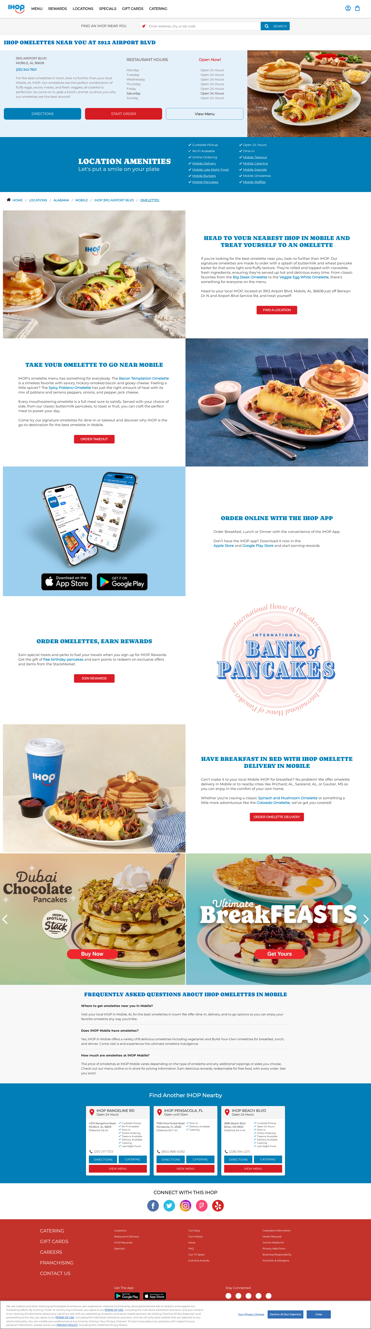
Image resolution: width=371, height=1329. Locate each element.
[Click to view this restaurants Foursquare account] (202, 1205)
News (191, 1242)
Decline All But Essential (285, 1314)
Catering (132, 1159)
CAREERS (51, 1252)
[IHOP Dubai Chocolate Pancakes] (92, 919)
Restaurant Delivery (126, 1236)
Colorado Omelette (273, 803)
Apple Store (224, 546)
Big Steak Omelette (250, 277)
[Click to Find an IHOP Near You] (143, 26)
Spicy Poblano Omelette (70, 388)
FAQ (191, 1248)
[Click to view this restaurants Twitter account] (169, 1205)
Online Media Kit (273, 1242)
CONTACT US (55, 1273)
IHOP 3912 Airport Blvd (114, 200)
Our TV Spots (196, 1254)
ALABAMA (62, 200)
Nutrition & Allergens (276, 1260)
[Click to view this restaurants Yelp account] (218, 1205)
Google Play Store (258, 546)
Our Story (194, 1230)
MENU (37, 9)
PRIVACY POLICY (67, 1324)
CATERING (158, 9)
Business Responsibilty (277, 1254)
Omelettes (149, 200)
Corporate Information (277, 1230)
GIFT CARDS (132, 9)
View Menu (205, 114)
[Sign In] (348, 8)
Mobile (82, 200)
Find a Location (277, 310)
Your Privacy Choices (251, 1314)
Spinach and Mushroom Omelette (287, 798)
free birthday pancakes (63, 659)
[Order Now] (357, 8)
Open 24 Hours (107, 1114)
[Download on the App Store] (66, 581)
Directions (42, 114)
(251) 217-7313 (103, 1151)
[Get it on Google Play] (121, 581)
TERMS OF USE (114, 1309)
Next (366, 919)
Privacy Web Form (274, 1248)
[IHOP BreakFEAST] (278, 919)
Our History (195, 1236)
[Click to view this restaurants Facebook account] (153, 1205)
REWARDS (57, 9)
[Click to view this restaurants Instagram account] (185, 1205)
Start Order (123, 114)
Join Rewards (94, 678)
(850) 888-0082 (173, 1151)
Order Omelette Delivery (277, 817)
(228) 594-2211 (239, 1151)
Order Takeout (94, 439)
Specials (119, 1248)
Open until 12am (176, 1114)
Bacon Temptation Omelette (144, 378)
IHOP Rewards (123, 1242)
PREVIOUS (5, 919)
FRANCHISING (57, 1263)
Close (318, 1314)
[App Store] (154, 1296)
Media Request (272, 1236)
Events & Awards (198, 1260)
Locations (38, 200)
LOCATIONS (83, 9)
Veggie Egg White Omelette (304, 277)
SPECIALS (107, 9)
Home (18, 200)
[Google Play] (127, 1296)
